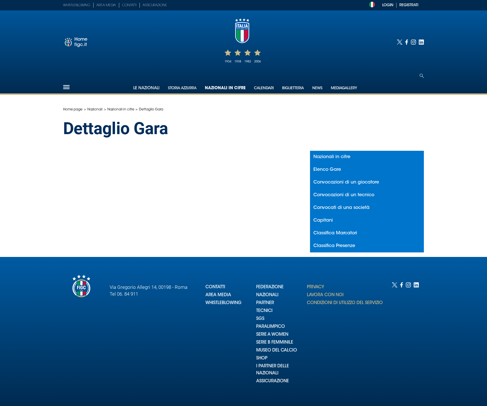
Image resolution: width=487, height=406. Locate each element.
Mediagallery (344, 88)
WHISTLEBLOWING (223, 303)
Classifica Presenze (334, 246)
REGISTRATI (408, 5)
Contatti (129, 5)
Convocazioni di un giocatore (346, 182)
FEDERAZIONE (270, 287)
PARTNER (265, 303)
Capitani (323, 220)
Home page (73, 109)
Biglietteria (293, 88)
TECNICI (264, 311)
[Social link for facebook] (406, 42)
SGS (260, 319)
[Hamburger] (66, 87)
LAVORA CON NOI (325, 295)
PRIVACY (315, 287)
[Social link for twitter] (399, 42)
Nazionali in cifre (225, 88)
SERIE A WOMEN (272, 335)
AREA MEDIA (218, 295)
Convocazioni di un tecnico (343, 195)
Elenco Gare (327, 169)
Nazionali (95, 109)
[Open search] (422, 76)
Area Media (106, 5)
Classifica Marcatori (335, 233)
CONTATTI (215, 287)
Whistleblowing (76, 5)
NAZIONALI (267, 295)
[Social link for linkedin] (421, 42)
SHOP (261, 358)
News (317, 88)
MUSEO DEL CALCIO (276, 350)
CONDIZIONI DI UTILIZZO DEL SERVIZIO (345, 303)
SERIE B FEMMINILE (274, 342)
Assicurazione (155, 5)
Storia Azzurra (182, 88)
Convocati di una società (341, 208)
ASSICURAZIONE (272, 381)
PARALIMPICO (270, 327)
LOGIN (387, 5)
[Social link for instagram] (413, 42)
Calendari (264, 88)
